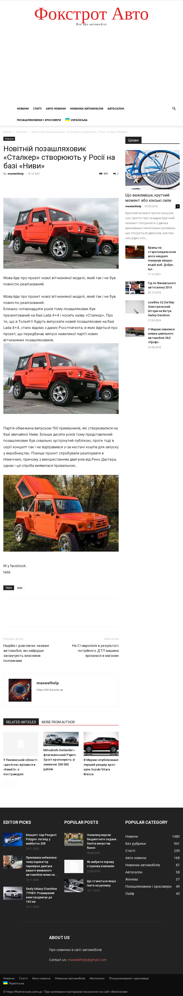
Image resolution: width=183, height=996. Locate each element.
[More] (52, 184)
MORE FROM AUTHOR (58, 722)
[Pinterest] (30, 184)
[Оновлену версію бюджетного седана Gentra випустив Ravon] (73, 839)
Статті (37, 108)
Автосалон (115, 108)
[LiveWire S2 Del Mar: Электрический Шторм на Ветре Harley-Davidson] (134, 306)
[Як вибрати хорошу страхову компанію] (73, 866)
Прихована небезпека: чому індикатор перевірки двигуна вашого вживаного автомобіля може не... (41, 866)
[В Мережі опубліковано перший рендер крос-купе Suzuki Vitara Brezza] (101, 744)
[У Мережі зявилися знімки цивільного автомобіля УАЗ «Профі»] (134, 332)
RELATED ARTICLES (21, 722)
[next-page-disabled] (14, 784)
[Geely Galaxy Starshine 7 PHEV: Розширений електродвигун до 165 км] (12, 893)
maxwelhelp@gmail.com (87, 959)
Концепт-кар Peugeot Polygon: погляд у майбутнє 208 (41, 839)
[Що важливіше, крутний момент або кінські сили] (152, 169)
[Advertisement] (91, 67)
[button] (174, 108)
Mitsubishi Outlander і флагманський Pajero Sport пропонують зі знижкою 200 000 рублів (59, 759)
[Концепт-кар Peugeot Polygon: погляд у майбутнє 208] (12, 839)
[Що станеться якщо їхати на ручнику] (73, 885)
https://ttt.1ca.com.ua (49, 689)
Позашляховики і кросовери (39, 120)
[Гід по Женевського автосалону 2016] (134, 287)
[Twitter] (19, 184)
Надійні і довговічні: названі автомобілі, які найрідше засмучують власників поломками (26, 653)
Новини (23, 108)
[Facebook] (8, 184)
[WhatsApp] (41, 184)
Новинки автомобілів (86, 108)
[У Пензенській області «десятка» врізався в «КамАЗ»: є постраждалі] (20, 744)
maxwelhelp (16, 173)
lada (19, 587)
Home (7, 132)
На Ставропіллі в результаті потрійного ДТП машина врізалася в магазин (95, 651)
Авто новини (56, 108)
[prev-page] (6, 784)
